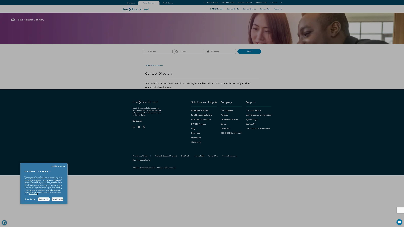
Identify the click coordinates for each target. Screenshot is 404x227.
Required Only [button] (43, 199)
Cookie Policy (33, 194)
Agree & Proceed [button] (57, 199)
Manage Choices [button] (30, 199)
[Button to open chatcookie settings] (399, 222)
